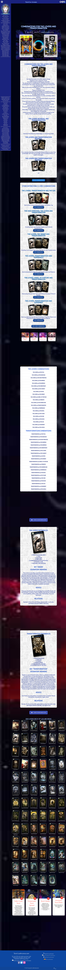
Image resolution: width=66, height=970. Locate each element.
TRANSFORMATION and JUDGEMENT (38, 486)
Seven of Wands (34, 846)
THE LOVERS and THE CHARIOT (38, 388)
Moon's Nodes (5, 41)
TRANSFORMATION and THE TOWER (38, 475)
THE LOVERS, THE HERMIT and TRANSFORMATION (38, 235)
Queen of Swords (52, 795)
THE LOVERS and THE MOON (38, 419)
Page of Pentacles (52, 821)
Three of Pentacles (34, 808)
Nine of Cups (61, 872)
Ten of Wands (61, 846)
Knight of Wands (24, 859)
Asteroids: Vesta (5, 52)
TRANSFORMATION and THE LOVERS (38, 450)
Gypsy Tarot (5, 24)
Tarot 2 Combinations (5, 48)
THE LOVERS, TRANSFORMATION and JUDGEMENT (38, 301)
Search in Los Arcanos (48, 953)
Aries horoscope (5, 128)
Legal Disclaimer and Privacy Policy (5, 149)
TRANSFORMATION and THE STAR (38, 478)
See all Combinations (38, 180)
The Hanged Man (5, 116)
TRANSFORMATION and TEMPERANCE (38, 469)
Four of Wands (61, 833)
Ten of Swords (25, 795)
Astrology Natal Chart (5, 32)
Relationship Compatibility (5, 142)
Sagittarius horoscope (5, 136)
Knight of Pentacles (61, 821)
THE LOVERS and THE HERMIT (38, 394)
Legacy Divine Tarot (5, 98)
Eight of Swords (61, 782)
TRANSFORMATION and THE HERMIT (38, 458)
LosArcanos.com (35, 968)
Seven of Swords (52, 782)
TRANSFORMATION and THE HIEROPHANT (38, 447)
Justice (5, 112)
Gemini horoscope (5, 130)
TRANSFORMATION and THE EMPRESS (38, 442)
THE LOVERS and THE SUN (38, 421)
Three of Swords (15, 782)
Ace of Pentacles (15, 808)
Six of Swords (43, 782)
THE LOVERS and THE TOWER (38, 413)
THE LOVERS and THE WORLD (38, 427)
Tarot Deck (5, 102)
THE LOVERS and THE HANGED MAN (38, 402)
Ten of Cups (15, 885)
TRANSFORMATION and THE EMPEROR (38, 445)
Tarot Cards (5, 42)
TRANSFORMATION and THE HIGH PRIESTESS (38, 439)
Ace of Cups (52, 859)
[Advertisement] (6, 76)
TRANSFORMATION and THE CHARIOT (38, 453)
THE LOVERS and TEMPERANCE (38, 408)
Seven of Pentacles (15, 821)
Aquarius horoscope (5, 138)
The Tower (5, 120)
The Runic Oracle (5, 34)
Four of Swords (25, 782)
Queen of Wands (34, 859)
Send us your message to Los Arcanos (21, 960)
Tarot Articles (5, 100)
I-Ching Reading (5, 35)
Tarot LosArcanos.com (21, 953)
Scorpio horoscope (5, 135)
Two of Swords (61, 769)
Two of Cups (61, 859)
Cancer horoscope (5, 131)
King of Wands (43, 859)
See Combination (38, 207)
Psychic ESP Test (5, 50)
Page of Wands (16, 859)
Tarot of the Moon (5, 27)
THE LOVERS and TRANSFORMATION (38, 405)
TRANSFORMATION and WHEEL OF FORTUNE (38, 461)
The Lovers (5, 110)
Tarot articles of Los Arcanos (48, 955)
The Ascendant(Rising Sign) (6, 38)
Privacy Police (25, 958)
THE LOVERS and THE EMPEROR (38, 383)
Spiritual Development (5, 22)
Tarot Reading (5, 21)
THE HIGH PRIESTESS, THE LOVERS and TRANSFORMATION (38, 211)
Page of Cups (24, 885)
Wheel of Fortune (5, 114)
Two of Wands (43, 833)
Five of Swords (34, 782)
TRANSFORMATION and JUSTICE (38, 456)
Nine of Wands (52, 846)
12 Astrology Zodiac (5, 141)
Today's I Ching (5, 44)
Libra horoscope (5, 134)
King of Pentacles (24, 833)
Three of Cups (15, 872)
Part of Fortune (5, 36)
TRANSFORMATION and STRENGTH (38, 464)
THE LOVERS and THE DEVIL (38, 410)
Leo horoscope (5, 132)
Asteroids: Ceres (5, 53)
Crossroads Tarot (5, 25)
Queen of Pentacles (16, 834)
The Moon (5, 122)
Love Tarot (5, 17)
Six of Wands (24, 846)
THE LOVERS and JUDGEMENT (38, 424)
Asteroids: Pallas (5, 55)
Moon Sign (5, 40)
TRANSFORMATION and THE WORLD (38, 489)
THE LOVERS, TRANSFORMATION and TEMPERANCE (38, 256)
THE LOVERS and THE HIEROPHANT (38, 386)
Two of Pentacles (24, 808)
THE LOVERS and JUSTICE (38, 391)
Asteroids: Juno (5, 54)
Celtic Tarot (5, 23)
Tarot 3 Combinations (5, 49)
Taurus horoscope (5, 129)
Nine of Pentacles (33, 821)
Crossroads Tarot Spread (32, 903)
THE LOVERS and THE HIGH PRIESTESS (38, 377)
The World (5, 125)
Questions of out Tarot (5, 46)
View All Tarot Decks (5, 47)
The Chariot (5, 111)
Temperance (5, 118)
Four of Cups (24, 872)
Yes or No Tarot (25, 339)
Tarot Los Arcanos (31, 2)
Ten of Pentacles (43, 821)
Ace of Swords (52, 769)
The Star (5, 121)
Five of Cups (33, 872)
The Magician (5, 104)
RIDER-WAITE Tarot (5, 97)
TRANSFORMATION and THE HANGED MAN (38, 467)
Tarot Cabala (5, 30)
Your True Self (5, 19)
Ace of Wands (34, 833)
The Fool (5, 103)
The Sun (5, 123)
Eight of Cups (52, 872)
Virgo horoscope (5, 133)
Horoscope (5, 127)
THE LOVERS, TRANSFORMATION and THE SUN (38, 191)
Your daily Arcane (5, 43)
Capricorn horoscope (5, 137)
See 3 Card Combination (38, 326)
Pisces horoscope (5, 139)
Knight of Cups (34, 885)
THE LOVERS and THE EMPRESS (38, 380)
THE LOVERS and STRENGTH (38, 399)
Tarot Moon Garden (5, 99)
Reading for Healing (5, 20)
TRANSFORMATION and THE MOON (38, 480)
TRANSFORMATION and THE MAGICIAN (38, 436)
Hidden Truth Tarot (5, 26)
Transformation (5, 117)
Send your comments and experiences (5, 145)
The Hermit (5, 113)
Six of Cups (43, 872)
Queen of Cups (43, 885)
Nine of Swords (16, 795)
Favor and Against (5, 29)
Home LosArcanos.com (38, 520)
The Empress (5, 107)
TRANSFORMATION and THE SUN (38, 483)
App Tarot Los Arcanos (48, 957)
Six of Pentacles (61, 808)
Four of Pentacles (43, 808)
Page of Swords (34, 795)
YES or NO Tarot (5, 16)
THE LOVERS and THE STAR (38, 416)
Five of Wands (15, 846)
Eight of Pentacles (24, 821)
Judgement (5, 124)
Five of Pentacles (52, 808)
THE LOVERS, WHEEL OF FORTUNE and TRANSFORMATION (38, 278)
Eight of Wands (43, 846)
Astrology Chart (33, 339)
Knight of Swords (43, 795)
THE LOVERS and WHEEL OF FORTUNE (38, 397)
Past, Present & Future (5, 31)
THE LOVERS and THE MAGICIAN (38, 375)
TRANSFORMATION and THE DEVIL (38, 472)
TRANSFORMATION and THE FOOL (38, 434)
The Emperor (5, 108)
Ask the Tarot (5, 15)
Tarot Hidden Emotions (5, 45)
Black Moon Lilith (5, 39)
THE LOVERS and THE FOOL (38, 372)
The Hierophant (5, 109)
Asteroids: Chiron (5, 51)
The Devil (5, 119)
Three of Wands (52, 833)
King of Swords (61, 795)
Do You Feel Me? (5, 18)
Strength (5, 115)
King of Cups (52, 885)
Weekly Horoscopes (5, 33)
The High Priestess (5, 105)
